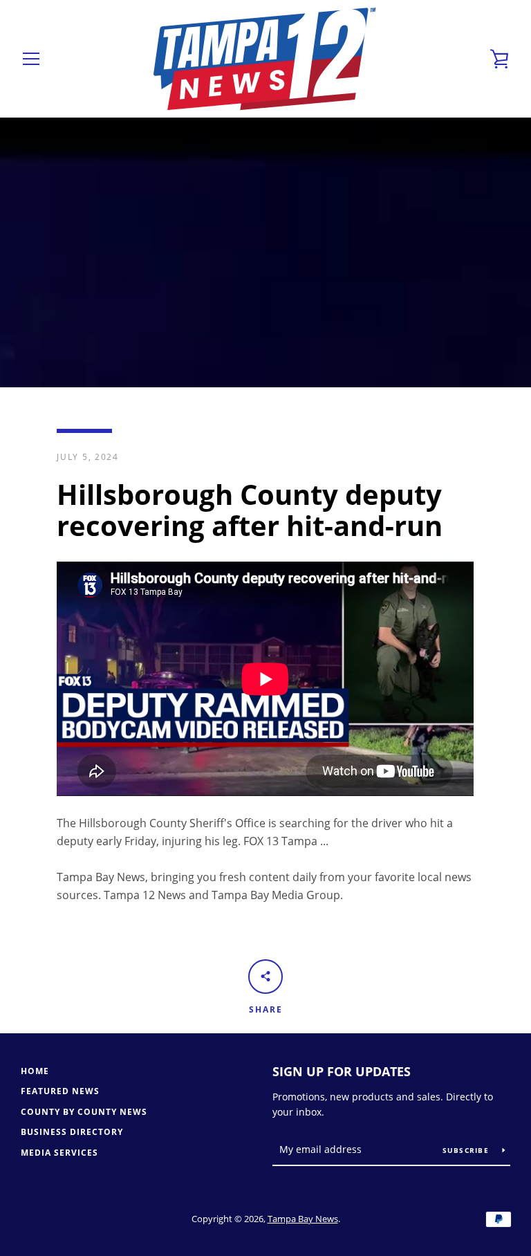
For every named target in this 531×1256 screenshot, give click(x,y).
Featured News (60, 1091)
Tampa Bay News (303, 1218)
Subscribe (467, 1150)
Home (35, 1071)
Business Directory (72, 1132)
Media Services (59, 1152)
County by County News (84, 1112)
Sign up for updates (341, 1071)
